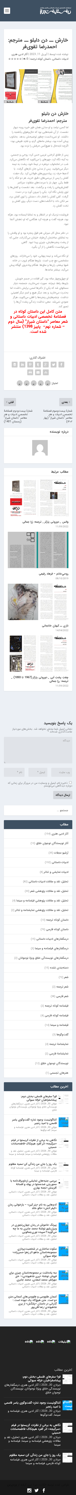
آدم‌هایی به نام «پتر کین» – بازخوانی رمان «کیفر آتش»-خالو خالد (32, 1206)
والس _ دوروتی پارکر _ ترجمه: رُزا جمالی (45, 522)
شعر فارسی (62, 996)
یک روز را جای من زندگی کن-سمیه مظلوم (33, 1164)
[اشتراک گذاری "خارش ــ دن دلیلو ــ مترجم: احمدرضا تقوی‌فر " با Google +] (46, 364)
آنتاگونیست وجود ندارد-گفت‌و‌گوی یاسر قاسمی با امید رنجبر (34, 1121)
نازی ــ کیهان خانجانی (55, 626)
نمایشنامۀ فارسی (58, 1053)
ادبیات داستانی (60, 59)
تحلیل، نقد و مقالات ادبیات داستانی (48, 881)
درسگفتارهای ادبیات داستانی (52, 939)
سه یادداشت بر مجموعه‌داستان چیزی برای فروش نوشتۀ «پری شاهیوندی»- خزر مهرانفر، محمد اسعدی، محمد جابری (33, 1276)
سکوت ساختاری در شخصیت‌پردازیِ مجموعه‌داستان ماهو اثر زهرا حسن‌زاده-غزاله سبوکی (34, 1252)
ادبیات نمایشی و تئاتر (56, 872)
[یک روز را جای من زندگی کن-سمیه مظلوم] (63, 1166)
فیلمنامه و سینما (59, 1025)
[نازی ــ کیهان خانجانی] (38, 602)
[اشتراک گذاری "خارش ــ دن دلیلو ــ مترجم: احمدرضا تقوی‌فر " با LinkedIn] (22, 364)
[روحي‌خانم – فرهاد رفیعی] (38, 550)
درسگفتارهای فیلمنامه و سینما (51, 948)
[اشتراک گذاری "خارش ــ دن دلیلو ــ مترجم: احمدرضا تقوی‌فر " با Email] (38, 372)
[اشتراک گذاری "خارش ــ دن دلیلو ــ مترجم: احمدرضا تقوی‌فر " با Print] (30, 372)
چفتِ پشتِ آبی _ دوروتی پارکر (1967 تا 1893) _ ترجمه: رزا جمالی (39, 679)
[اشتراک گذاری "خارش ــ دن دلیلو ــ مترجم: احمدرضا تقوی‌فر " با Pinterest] (30, 364)
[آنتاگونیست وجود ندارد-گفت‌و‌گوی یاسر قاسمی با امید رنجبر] (63, 1122)
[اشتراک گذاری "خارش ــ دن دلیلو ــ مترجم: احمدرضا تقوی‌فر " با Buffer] (15, 364)
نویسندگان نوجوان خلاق (54, 1063)
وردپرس (12, 1485)
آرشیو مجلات (61, 853)
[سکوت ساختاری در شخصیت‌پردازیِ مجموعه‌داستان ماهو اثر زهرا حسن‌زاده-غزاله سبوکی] (63, 1251)
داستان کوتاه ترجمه (40, 59)
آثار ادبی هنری (19, 54)
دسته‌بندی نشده (59, 968)
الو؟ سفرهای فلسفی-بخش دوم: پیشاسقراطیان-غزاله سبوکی (39, 1098)
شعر (66, 977)
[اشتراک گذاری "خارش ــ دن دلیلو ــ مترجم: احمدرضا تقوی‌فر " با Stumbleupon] (46, 372)
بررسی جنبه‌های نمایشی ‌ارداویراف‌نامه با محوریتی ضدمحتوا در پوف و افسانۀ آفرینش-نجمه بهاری (33, 1184)
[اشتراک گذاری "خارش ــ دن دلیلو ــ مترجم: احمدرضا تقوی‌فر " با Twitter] (53, 364)
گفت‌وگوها (62, 1034)
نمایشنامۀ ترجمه (58, 1044)
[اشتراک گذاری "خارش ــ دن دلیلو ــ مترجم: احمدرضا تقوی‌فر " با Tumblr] (38, 364)
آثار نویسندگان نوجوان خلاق (52, 843)
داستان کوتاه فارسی (57, 929)
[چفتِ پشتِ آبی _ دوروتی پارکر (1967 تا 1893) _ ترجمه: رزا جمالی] (38, 654)
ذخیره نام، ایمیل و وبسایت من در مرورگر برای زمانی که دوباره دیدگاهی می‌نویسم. (40, 784)
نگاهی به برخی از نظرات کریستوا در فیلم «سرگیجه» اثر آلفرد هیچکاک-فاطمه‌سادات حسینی (34, 1143)
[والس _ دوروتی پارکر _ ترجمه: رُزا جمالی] (38, 498)
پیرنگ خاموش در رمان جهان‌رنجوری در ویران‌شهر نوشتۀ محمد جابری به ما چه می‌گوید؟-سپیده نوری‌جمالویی (34, 1228)
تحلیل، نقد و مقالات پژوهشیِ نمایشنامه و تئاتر (41, 910)
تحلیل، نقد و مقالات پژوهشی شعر (49, 891)
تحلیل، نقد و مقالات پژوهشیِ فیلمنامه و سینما (42, 900)
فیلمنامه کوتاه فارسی (56, 1015)
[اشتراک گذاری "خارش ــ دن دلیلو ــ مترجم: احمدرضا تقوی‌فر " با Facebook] (61, 364)
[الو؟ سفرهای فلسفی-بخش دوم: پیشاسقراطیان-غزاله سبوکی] (63, 1099)
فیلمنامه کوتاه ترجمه (56, 1006)
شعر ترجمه (62, 987)
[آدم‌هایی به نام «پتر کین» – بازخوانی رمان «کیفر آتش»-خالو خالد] (63, 1207)
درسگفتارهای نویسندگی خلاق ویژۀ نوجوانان (43, 958)
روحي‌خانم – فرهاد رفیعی (53, 574)
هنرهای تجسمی (59, 1073)
